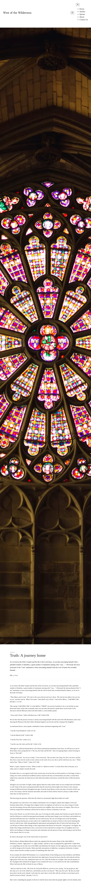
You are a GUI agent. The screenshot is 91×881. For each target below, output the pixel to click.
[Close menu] (77, 4)
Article (12, 652)
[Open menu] (72, 12)
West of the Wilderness (17, 12)
